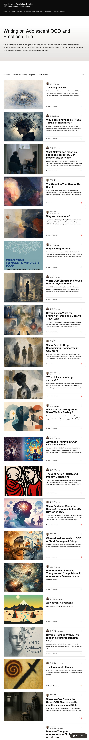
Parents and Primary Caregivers (24, 75)
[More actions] (82, 83)
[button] (83, 75)
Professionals (43, 75)
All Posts (7, 75)
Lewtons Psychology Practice (20, 4)
